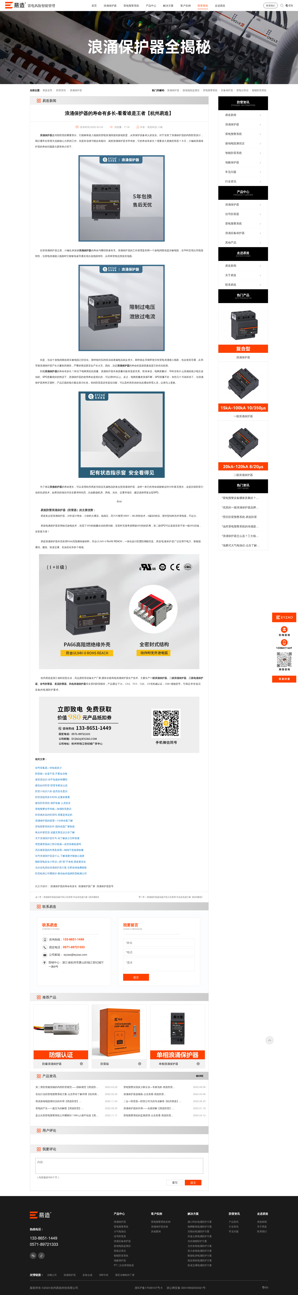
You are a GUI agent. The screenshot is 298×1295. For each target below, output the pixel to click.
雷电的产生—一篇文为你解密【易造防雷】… (60, 1108)
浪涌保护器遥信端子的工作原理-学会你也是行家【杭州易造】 (71, 896)
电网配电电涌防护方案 (200, 1226)
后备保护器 (227, 90)
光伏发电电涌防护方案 (200, 1246)
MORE (199, 1076)
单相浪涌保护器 (168, 1064)
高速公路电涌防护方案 (200, 1236)
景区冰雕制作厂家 (125, 1275)
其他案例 (156, 1231)
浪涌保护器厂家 (86, 886)
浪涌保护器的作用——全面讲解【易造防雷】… (148, 1108)
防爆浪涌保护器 (52, 1064)
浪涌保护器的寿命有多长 (63, 886)
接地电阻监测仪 (191, 90)
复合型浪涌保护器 (55, 515)
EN (291, 5)
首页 (94, 5)
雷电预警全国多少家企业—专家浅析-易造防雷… (149, 1087)
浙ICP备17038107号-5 (148, 1288)
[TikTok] (41, 1255)
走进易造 (220, 5)
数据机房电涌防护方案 (200, 1255)
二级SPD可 (162, 525)
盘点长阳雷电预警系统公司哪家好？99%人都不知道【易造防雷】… (67, 1115)
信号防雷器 (120, 1236)
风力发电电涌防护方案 (200, 1250)
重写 (175, 1182)
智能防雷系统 (259, 90)
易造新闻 (262, 1221)
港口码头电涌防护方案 (200, 1221)
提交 (136, 977)
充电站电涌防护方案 (198, 1231)
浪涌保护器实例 (159, 1226)
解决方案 (168, 5)
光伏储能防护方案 (197, 1241)
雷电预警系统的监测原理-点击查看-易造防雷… (148, 1115)
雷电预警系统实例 (160, 1221)
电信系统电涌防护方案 (200, 1260)
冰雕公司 (52, 1275)
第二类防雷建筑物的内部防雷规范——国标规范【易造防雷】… (66, 1087)
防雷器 (72, 510)
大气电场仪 (120, 1231)
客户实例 (185, 5)
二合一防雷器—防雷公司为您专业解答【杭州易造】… (152, 1101)
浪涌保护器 (110, 5)
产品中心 (151, 5)
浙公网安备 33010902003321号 (186, 1288)
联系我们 (270, 5)
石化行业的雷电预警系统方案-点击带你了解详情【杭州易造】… (66, 1094)
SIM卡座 (103, 1275)
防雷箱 (105, 1064)
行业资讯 (234, 1226)
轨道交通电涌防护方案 (200, 1265)
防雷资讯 (203, 5)
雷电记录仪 (242, 90)
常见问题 (234, 1231)
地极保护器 (120, 1260)
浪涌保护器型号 (105, 886)
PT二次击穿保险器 (124, 1265)
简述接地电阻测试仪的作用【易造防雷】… (58, 1101)
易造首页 (47, 90)
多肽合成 (87, 1275)
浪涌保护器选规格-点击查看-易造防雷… (144, 1094)
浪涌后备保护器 (122, 1241)
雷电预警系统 (131, 5)
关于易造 (262, 1226)
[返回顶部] (269, 1040)
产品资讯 (234, 1221)
